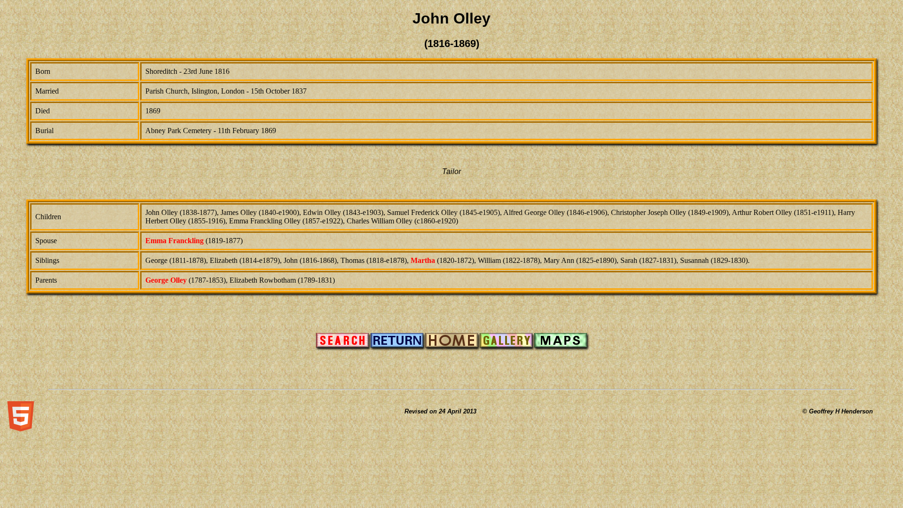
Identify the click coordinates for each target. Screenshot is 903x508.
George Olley (166, 280)
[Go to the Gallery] (506, 345)
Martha (423, 260)
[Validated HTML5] (21, 429)
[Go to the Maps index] (560, 345)
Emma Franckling (174, 241)
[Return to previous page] (397, 345)
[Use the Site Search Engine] (342, 345)
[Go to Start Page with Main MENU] (451, 345)
